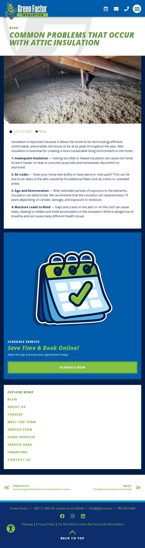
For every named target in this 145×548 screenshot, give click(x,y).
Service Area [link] (20, 444)
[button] (137, 9)
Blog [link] (42, 131)
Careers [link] (15, 414)
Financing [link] (18, 452)
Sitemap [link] (27, 524)
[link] (10, 528)
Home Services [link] (21, 437)
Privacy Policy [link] (45, 524)
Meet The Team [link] (22, 422)
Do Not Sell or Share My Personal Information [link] (91, 524)
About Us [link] (17, 407)
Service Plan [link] (20, 429)
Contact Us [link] (19, 460)
